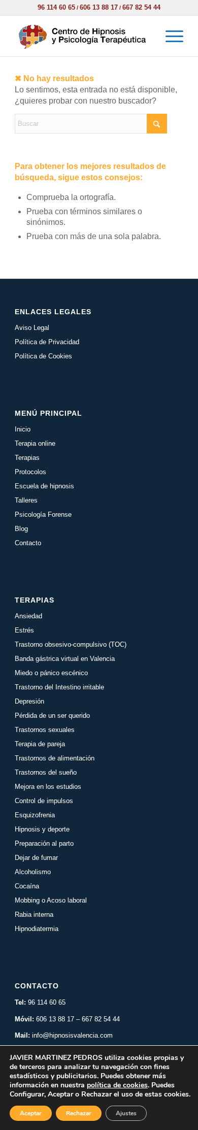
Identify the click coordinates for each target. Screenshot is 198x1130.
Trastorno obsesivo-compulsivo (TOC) (70, 644)
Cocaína (27, 886)
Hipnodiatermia (36, 929)
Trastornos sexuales (45, 730)
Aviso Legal (32, 327)
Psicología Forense (43, 514)
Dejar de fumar (36, 857)
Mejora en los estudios (48, 786)
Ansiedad (28, 616)
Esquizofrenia (35, 815)
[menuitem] (169, 36)
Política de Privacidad (47, 342)
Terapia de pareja (40, 744)
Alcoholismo (33, 872)
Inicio (22, 429)
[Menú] (169, 36)
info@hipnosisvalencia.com (72, 1035)
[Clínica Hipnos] (82, 36)
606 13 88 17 (99, 7)
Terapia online (35, 443)
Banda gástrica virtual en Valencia (65, 658)
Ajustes (126, 1113)
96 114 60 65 (56, 7)
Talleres (26, 500)
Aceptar (31, 1113)
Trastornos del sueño (46, 772)
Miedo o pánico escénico (51, 673)
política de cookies (117, 1085)
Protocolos (30, 472)
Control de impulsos (44, 801)
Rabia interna (34, 914)
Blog (21, 529)
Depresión (29, 701)
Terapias (27, 457)
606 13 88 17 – (59, 1019)
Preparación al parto (44, 843)
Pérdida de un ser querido (52, 715)
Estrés (24, 630)
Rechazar (78, 1113)
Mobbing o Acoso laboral (51, 900)
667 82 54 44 (141, 7)
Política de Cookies (43, 356)
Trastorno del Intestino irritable (59, 687)
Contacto (28, 543)
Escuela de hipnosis (44, 486)
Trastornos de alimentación (54, 758)
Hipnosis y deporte (42, 829)
